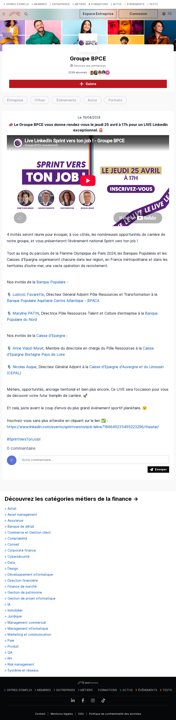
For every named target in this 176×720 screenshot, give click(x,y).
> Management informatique (26, 628)
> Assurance (14, 520)
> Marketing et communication (28, 634)
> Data (10, 562)
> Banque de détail (19, 526)
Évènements (66, 100)
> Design (11, 568)
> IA (7, 604)
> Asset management (21, 514)
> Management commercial (25, 622)
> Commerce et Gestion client (28, 532)
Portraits (115, 100)
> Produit (12, 646)
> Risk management (19, 664)
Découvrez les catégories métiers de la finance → (71, 498)
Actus (92, 100)
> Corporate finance (20, 550)
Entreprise (15, 100)
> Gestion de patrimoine (23, 592)
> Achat (10, 508)
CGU (81, 713)
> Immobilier (14, 610)
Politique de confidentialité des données (115, 713)
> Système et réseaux (22, 670)
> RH (8, 658)
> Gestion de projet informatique (30, 598)
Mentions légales (62, 713)
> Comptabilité (16, 538)
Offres (40, 100)
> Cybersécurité (17, 556)
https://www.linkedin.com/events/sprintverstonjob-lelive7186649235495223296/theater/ (83, 426)
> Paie (9, 640)
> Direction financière (21, 580)
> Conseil (12, 544)
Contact (40, 713)
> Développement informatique (29, 574)
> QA (8, 652)
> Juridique (13, 616)
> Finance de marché (21, 586)
